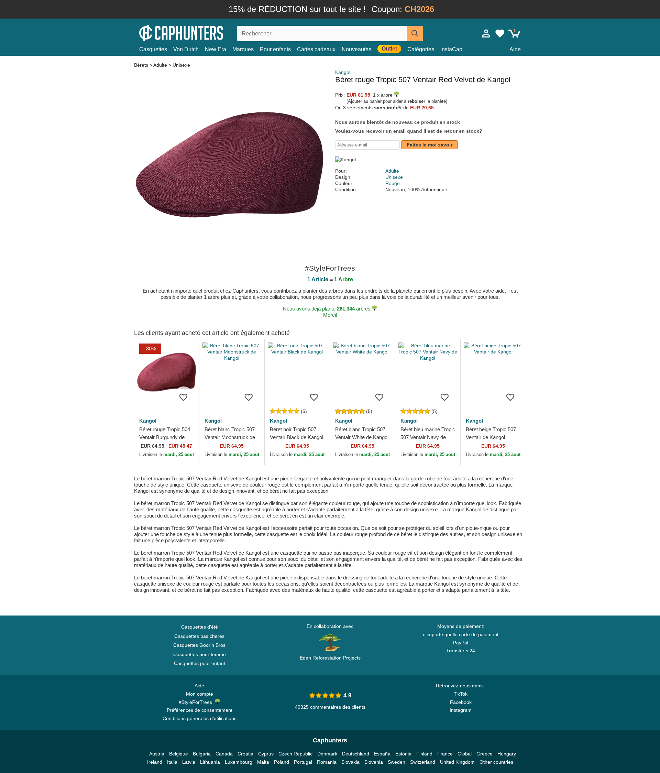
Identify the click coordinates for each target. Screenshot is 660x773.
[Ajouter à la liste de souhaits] (183, 396)
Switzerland (422, 762)
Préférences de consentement (199, 710)
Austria (156, 753)
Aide (515, 49)
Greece (484, 753)
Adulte (160, 65)
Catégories (420, 49)
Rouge (392, 183)
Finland (424, 753)
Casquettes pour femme (199, 654)
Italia (172, 762)
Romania (327, 762)
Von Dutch (186, 49)
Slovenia (373, 762)
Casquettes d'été (199, 627)
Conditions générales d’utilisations (199, 718)
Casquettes (153, 49)
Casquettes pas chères (199, 636)
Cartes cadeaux (316, 49)
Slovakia (350, 762)
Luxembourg (238, 762)
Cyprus (266, 753)
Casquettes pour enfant (199, 663)
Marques (243, 49)
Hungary (506, 753)
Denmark (327, 753)
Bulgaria (202, 753)
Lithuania (210, 762)
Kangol (342, 72)
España (382, 753)
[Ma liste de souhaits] (500, 33)
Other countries (496, 762)
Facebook (461, 702)
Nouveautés (356, 49)
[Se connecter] (486, 33)
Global (465, 753)
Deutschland (355, 753)
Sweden (396, 762)
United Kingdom (457, 762)
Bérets (142, 65)
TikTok (461, 694)
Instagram (461, 710)
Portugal (303, 762)
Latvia (188, 762)
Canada (224, 753)
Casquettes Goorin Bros (199, 645)
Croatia (245, 753)
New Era (215, 49)
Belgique (178, 753)
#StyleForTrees (197, 702)
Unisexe (181, 65)
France (445, 753)
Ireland (154, 762)
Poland (281, 762)
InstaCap (451, 49)
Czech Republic (295, 753)
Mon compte (199, 694)
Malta (263, 762)
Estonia (403, 753)
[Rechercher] (415, 33)
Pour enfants (275, 49)
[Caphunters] (199, 32)
